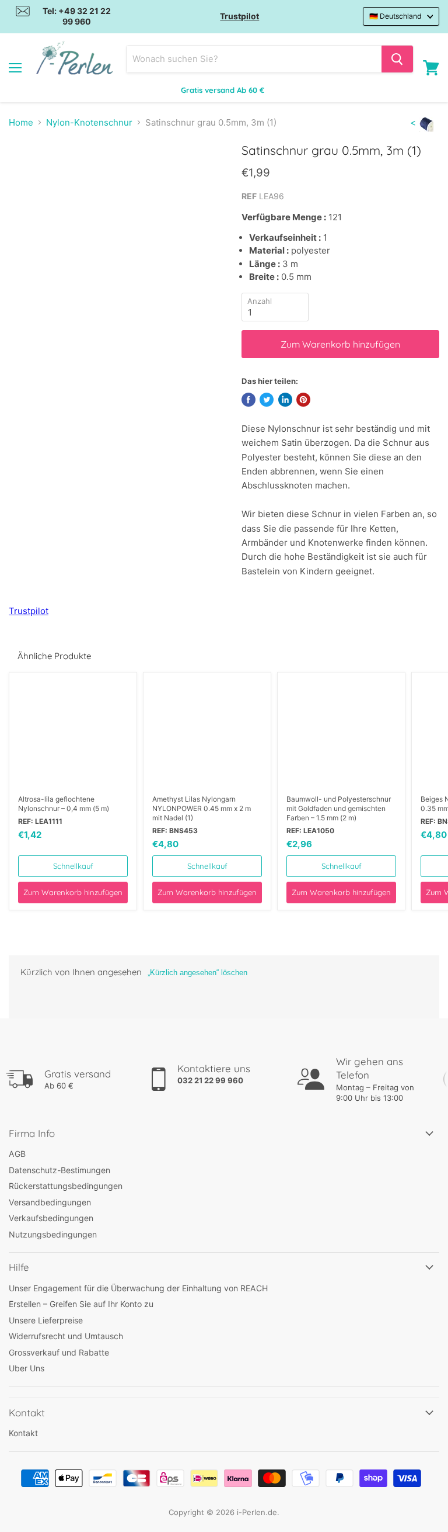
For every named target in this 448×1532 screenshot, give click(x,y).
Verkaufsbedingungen (51, 1218)
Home (21, 122)
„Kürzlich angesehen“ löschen (197, 972)
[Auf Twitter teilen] (267, 400)
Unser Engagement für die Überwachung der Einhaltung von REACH (138, 1288)
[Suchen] (397, 59)
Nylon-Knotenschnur (89, 122)
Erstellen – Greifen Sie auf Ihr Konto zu (81, 1304)
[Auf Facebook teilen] (249, 400)
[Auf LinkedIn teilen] (285, 400)
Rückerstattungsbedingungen (66, 1186)
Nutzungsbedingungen (53, 1234)
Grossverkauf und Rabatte (59, 1352)
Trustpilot (239, 16)
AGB (17, 1154)
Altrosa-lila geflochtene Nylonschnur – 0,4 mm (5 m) (63, 804)
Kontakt (23, 1433)
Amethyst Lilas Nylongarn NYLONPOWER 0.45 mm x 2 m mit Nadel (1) (201, 808)
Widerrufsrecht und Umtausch (66, 1336)
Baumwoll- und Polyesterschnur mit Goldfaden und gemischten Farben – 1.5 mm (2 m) (338, 808)
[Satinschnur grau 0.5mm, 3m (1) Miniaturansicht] (27, 171)
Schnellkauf (73, 866)
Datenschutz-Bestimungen (59, 1170)
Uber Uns (26, 1368)
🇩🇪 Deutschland (395, 16)
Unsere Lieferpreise (46, 1320)
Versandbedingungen (50, 1202)
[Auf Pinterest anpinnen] (303, 400)
